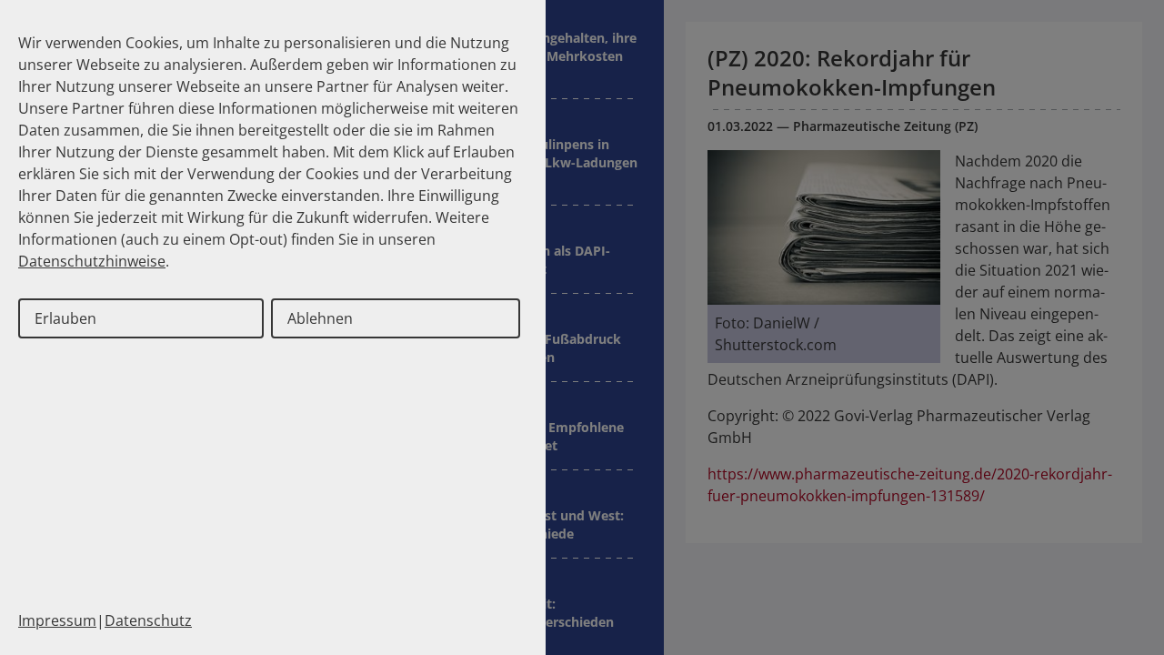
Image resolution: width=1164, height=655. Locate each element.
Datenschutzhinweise (92, 261)
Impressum (57, 620)
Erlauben (65, 318)
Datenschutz (148, 620)
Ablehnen (320, 318)
